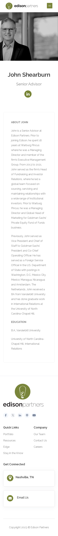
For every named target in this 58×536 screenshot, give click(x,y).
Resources (9, 440)
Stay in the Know (13, 453)
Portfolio (8, 434)
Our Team (39, 434)
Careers (38, 446)
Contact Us (40, 440)
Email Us (23, 497)
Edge (6, 446)
